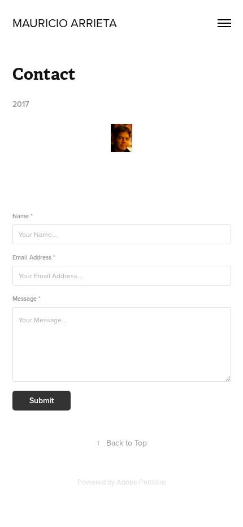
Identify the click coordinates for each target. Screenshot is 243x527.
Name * (22, 216)
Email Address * (33, 257)
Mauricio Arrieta (66, 22)
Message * (26, 299)
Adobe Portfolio (141, 482)
